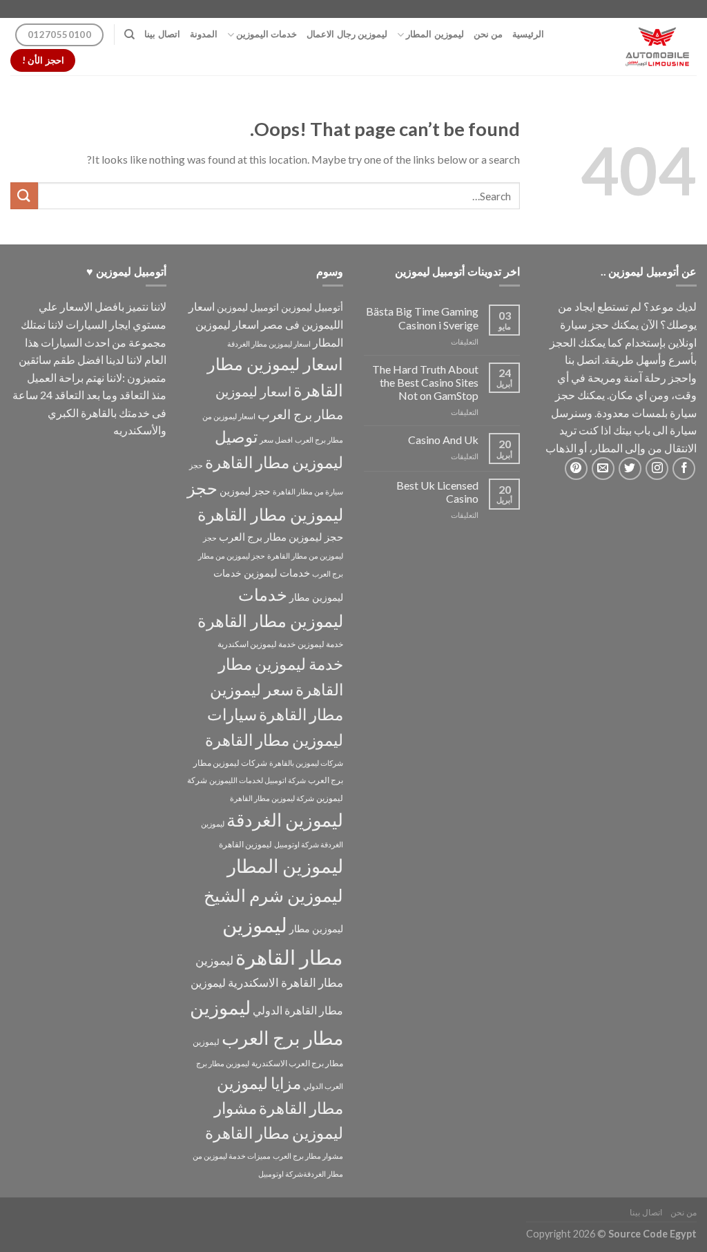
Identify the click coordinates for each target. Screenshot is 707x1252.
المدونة (203, 34)
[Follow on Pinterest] (576, 468)
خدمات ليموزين (277, 572)
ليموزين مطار (316, 928)
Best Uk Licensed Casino (437, 492)
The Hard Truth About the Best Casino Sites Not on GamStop (425, 382)
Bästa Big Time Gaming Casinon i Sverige (422, 318)
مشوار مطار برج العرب (308, 1155)
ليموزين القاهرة (245, 844)
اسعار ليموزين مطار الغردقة (269, 343)
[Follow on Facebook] (683, 468)
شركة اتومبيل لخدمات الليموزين (257, 780)
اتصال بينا (162, 34)
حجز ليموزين (245, 491)
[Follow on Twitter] (630, 468)
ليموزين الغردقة (284, 819)
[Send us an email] (603, 468)
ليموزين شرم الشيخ (273, 895)
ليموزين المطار (434, 34)
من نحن (488, 34)
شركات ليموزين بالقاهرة (306, 762)
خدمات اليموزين (266, 34)
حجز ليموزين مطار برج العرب (281, 536)
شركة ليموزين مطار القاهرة (272, 797)
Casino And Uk (443, 439)
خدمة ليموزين (320, 644)
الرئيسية (528, 34)
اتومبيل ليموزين (248, 307)
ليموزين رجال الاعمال (347, 34)
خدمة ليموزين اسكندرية (256, 644)
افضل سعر (276, 439)
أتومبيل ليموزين (312, 307)
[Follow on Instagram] (657, 468)
